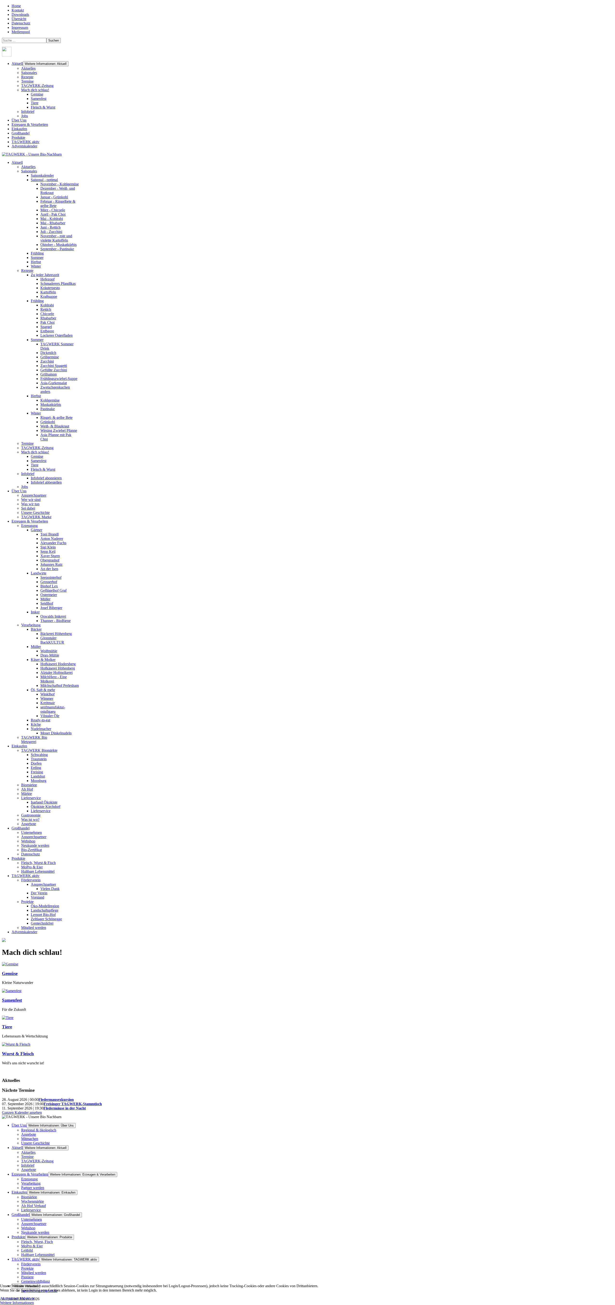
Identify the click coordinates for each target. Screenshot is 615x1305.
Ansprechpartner (33, 1224)
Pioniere (27, 1277)
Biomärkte (29, 1197)
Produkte (18, 137)
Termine (27, 81)
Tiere (34, 103)
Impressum (20, 27)
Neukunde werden (35, 1232)
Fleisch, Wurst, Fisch (37, 1242)
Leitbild (27, 1250)
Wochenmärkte (32, 1201)
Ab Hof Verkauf (33, 1206)
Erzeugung (29, 1179)
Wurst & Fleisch (18, 1053)
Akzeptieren (9, 1298)
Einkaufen (19, 129)
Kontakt (18, 10)
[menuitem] (17, 162)
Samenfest (38, 99)
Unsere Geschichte (35, 1143)
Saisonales (29, 73)
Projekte (27, 1268)
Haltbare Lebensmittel (38, 1255)
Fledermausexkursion (56, 1100)
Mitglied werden (33, 1273)
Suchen (53, 40)
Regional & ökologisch (38, 1130)
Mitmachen (29, 1139)
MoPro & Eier (32, 1246)
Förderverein (31, 1264)
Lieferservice (31, 1210)
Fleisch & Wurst (43, 107)
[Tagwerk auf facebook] (7, 55)
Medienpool (21, 32)
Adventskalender (24, 146)
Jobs (24, 116)
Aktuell (17, 63)
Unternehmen (31, 1219)
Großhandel (21, 133)
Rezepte (27, 77)
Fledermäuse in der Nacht (64, 1108)
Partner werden (32, 1188)
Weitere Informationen (17, 1303)
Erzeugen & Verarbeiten (30, 124)
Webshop (28, 1228)
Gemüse (37, 94)
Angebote (28, 1134)
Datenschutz (21, 23)
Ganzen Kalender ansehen (22, 1112)
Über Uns (19, 120)
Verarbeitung (31, 1183)
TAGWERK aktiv (25, 142)
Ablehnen (26, 1298)
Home (16, 6)
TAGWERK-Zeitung (37, 86)
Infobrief (27, 112)
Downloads (20, 14)
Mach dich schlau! (35, 90)
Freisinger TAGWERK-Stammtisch (73, 1104)
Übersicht (19, 19)
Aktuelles (28, 68)
